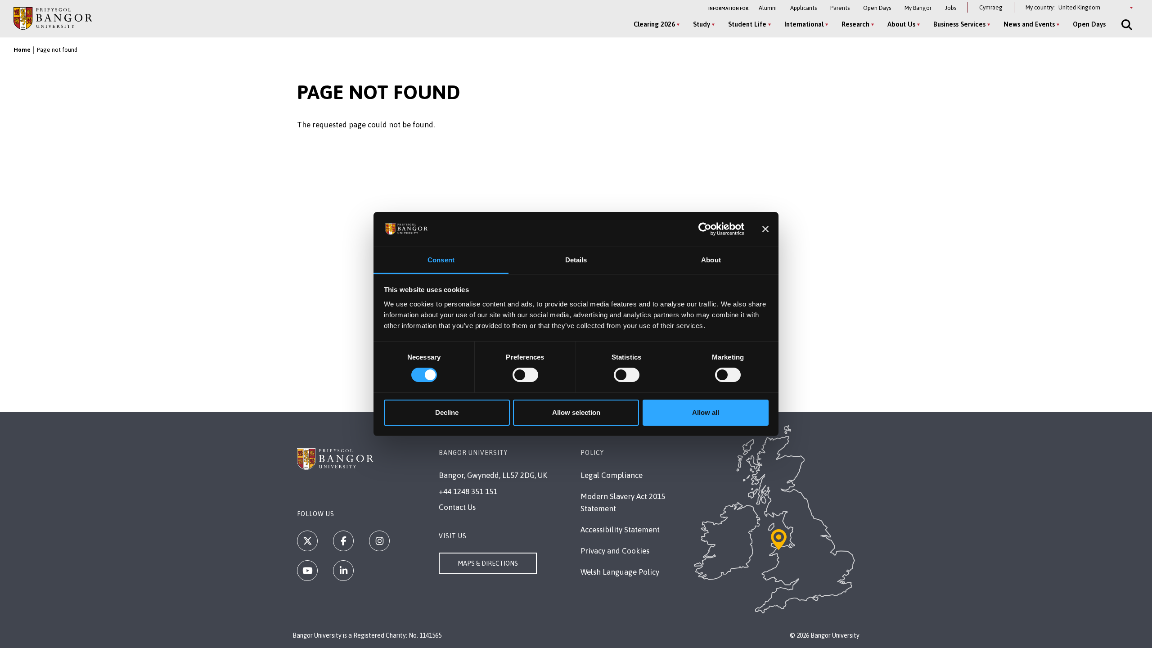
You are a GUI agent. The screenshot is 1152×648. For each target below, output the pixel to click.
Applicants (803, 7)
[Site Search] (1126, 25)
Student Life (747, 24)
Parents (840, 7)
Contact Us (457, 507)
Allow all (705, 412)
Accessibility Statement (620, 529)
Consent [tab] (441, 260)
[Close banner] (765, 229)
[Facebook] (343, 541)
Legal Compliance (611, 475)
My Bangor (918, 7)
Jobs (950, 7)
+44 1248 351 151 (468, 491)
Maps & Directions (488, 563)
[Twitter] (307, 541)
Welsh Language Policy (619, 571)
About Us (901, 24)
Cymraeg (991, 7)
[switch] (525, 375)
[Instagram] (379, 541)
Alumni (768, 7)
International (804, 24)
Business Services (959, 24)
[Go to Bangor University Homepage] (53, 18)
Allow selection (576, 412)
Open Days (877, 7)
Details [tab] (576, 260)
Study (701, 24)
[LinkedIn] (343, 570)
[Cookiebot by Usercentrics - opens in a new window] (705, 229)
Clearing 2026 (654, 24)
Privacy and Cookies (614, 550)
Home (22, 49)
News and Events (1029, 24)
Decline (447, 412)
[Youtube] (307, 570)
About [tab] (711, 260)
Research (855, 24)
